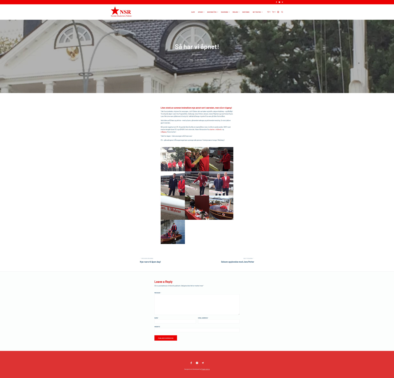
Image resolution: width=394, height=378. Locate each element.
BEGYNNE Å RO (211, 12)
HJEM (193, 12)
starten (212, 129)
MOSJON (235, 12)
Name (156, 318)
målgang (164, 132)
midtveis (219, 129)
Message (157, 293)
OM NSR (200, 12)
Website (157, 326)
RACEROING (224, 12)
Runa (191, 60)
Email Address (203, 318)
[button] (268, 12)
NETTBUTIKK (257, 12)
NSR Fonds (245, 12)
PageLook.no (205, 369)
